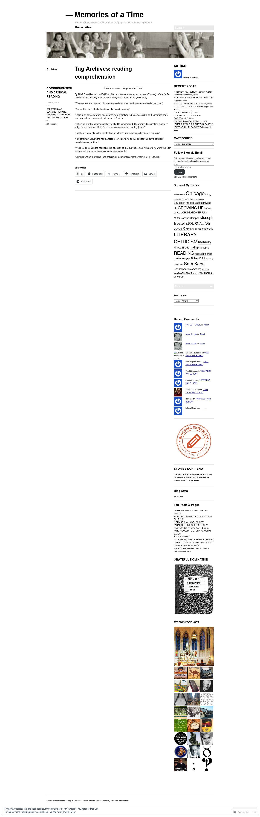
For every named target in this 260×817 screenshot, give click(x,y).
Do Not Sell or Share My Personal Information (108, 800)
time (176, 276)
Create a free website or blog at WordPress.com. (67, 800)
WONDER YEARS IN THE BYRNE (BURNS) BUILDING (193, 518)
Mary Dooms (191, 334)
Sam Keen (194, 263)
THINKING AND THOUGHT (59, 114)
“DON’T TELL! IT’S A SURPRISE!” (188, 106)
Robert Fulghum (200, 258)
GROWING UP (191, 207)
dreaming (200, 199)
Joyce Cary (182, 228)
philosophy (203, 247)
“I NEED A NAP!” (181, 112)
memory (204, 241)
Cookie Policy (69, 811)
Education (179, 202)
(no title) (177, 94)
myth (193, 247)
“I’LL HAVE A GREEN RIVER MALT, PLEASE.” (193, 539)
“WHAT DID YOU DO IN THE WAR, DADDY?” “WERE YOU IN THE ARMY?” (193, 125)
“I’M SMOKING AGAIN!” (184, 121)
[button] (194, 646)
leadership (207, 228)
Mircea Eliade (181, 247)
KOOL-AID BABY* (181, 536)
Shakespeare (181, 269)
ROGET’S (178, 118)
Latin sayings (195, 228)
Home (79, 27)
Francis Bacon (194, 202)
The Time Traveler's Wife (192, 273)
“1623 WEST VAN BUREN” (185, 91)
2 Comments (52, 123)
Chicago (195, 193)
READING (61, 111)
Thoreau (208, 273)
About (89, 27)
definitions (189, 199)
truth (181, 276)
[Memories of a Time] (130, 57)
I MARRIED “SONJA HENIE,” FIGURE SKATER (190, 512)
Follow (179, 172)
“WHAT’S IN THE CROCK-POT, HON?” (191, 524)
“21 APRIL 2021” (181, 115)
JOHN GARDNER (191, 212)
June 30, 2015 (53, 102)
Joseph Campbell (191, 218)
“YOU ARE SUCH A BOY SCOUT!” (189, 522)
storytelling (195, 269)
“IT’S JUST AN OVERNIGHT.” (187, 103)
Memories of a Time (109, 14)
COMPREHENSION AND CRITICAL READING (59, 92)
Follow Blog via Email (188, 152)
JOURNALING (198, 223)
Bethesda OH (179, 194)
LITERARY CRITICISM (186, 238)
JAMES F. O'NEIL (193, 324)
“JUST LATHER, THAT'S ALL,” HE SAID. (191, 527)
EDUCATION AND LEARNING (54, 110)
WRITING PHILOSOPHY (57, 117)
